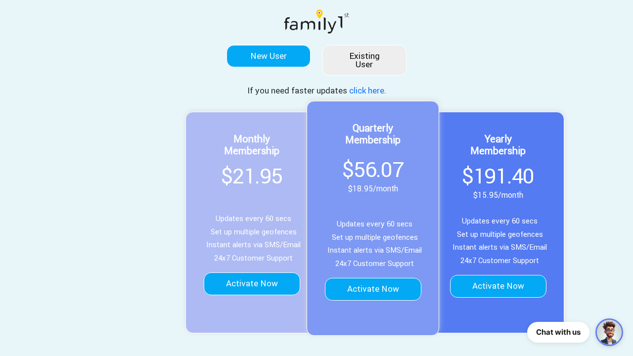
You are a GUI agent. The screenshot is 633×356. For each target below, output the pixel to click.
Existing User (364, 60)
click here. (367, 90)
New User (268, 55)
